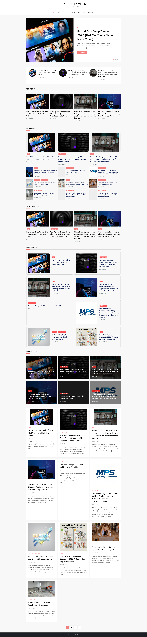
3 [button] (117, 59)
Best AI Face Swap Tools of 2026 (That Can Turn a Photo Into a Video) (95, 35)
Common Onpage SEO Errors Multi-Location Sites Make (75, 171)
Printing (37, 180)
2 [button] (115, 59)
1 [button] (113, 59)
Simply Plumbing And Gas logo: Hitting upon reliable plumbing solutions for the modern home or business (108, 74)
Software (81, 12)
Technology (92, 12)
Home (52, 12)
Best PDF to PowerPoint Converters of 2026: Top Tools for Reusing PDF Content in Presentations (77, 194)
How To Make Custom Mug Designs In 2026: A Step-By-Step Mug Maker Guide (77, 183)
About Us (60, 12)
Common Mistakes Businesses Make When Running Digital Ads (107, 183)
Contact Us (72, 12)
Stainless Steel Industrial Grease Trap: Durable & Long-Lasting (44, 194)
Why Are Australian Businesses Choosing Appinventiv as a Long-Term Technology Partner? (109, 114)
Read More (82, 53)
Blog (78, 27)
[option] (73, 40)
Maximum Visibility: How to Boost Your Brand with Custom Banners (44, 183)
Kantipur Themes (79, 635)
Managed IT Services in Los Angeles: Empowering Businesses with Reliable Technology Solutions (108, 194)
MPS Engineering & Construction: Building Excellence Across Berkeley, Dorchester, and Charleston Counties (108, 172)
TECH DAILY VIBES (73, 4)
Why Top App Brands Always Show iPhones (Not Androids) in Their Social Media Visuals (78, 73)
